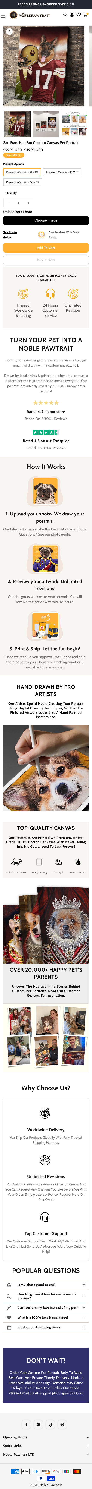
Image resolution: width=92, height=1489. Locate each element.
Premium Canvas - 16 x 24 (22, 182)
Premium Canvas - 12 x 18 (62, 172)
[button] (65, 15)
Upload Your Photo (17, 212)
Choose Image (46, 220)
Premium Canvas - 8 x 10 (22, 172)
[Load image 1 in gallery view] (17, 124)
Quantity (11, 193)
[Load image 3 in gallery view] (74, 124)
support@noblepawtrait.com (61, 1393)
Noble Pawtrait (50, 1485)
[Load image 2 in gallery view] (46, 124)
